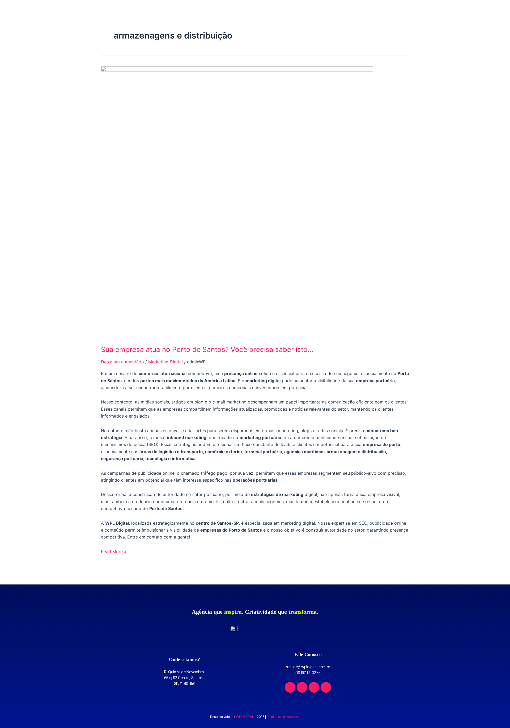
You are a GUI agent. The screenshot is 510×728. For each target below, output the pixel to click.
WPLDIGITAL (245, 717)
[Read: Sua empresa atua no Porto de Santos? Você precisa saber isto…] (237, 202)
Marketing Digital (165, 361)
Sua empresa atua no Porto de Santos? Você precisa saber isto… (207, 349)
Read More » (113, 551)
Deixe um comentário (122, 361)
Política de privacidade (283, 717)
